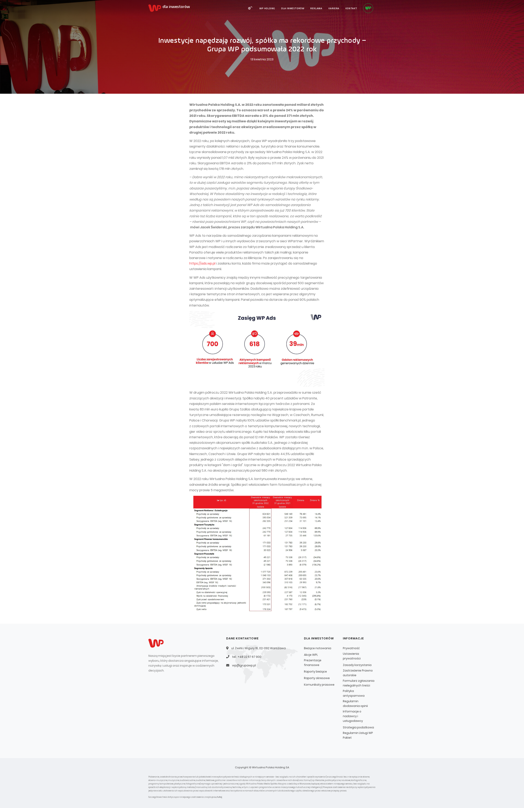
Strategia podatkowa (358, 727)
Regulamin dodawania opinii (355, 703)
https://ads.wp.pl (202, 263)
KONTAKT (351, 8)
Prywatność (351, 648)
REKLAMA (316, 8)
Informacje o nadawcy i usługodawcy (353, 716)
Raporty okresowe (317, 678)
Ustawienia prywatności (352, 656)
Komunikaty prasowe (319, 685)
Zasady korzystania (357, 665)
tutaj (219, 797)
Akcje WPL (311, 655)
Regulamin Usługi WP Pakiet (358, 735)
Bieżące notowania (317, 648)
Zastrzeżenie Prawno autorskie (358, 672)
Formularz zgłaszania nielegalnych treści (358, 683)
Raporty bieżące (315, 671)
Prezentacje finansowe (312, 662)
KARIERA (334, 8)
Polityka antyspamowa (354, 693)
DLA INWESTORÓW (292, 8)
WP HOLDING (267, 8)
